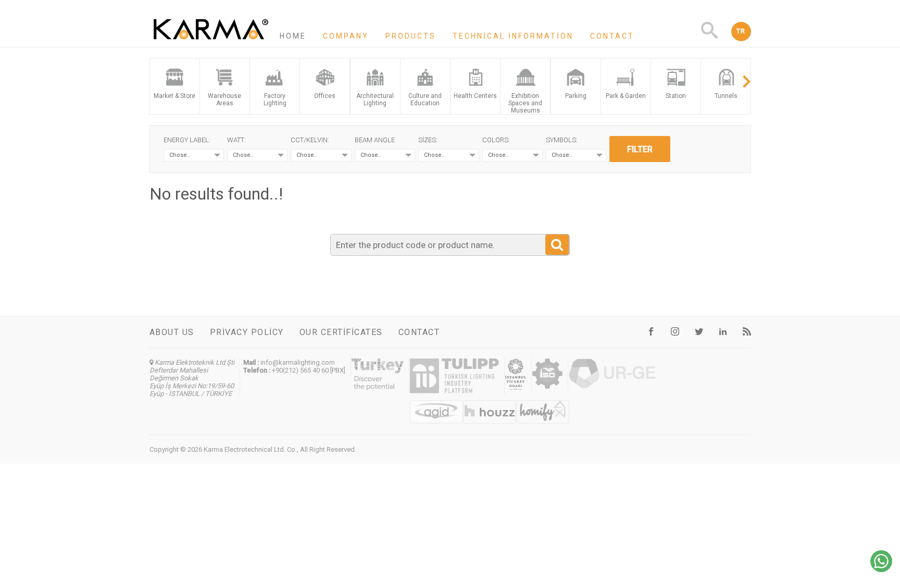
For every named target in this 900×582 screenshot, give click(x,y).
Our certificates (341, 332)
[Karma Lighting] (211, 42)
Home (293, 36)
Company (346, 36)
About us (171, 332)
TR (741, 31)
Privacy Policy (247, 332)
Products (410, 36)
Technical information (513, 36)
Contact (612, 36)
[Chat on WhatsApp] (881, 569)
